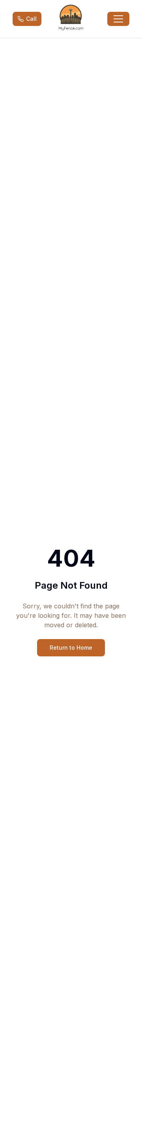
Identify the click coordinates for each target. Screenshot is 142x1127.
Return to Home (71, 647)
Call (31, 18)
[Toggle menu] (118, 19)
